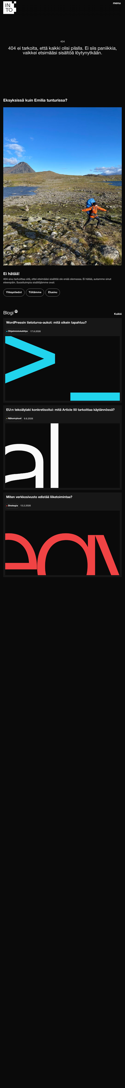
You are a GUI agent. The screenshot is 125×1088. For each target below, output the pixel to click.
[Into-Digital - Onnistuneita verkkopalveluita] (57, 8)
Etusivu (52, 292)
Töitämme (35, 292)
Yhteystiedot (14, 292)
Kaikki (118, 314)
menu (117, 3)
